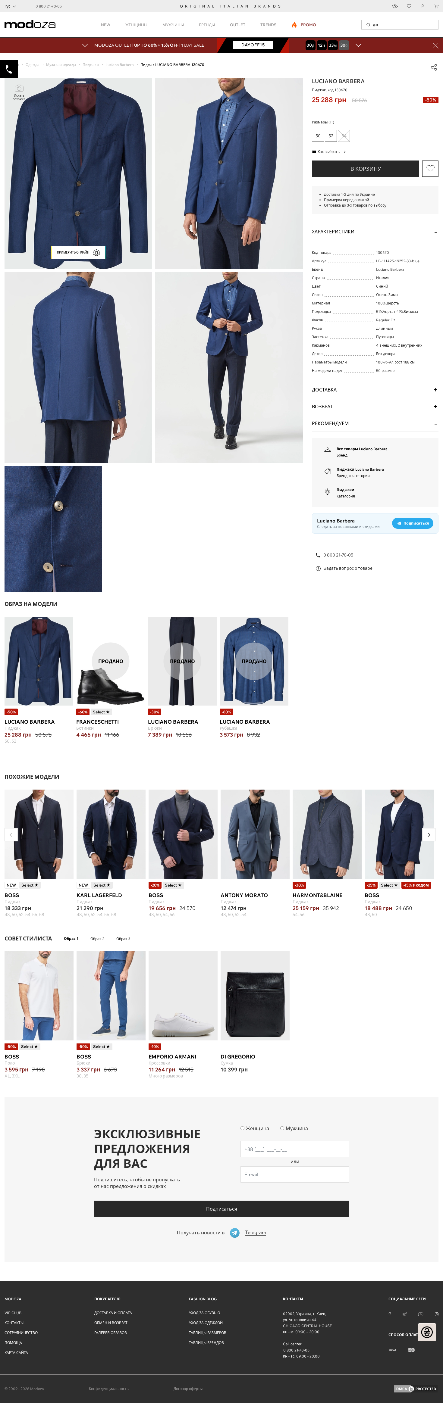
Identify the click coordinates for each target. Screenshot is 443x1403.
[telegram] (404, 1314)
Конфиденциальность (109, 1388)
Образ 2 (97, 939)
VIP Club (13, 1313)
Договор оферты (188, 1388)
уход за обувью (204, 1313)
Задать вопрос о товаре (347, 568)
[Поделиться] (433, 67)
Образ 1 (71, 938)
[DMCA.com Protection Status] (415, 1388)
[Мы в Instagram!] (436, 1314)
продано (110, 661)
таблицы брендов (206, 1342)
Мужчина (297, 1128)
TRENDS (268, 24)
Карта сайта (16, 1352)
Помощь (13, 1342)
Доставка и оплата (113, 1313)
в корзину (365, 168)
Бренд (342, 455)
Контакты (14, 1322)
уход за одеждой (206, 1322)
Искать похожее (19, 97)
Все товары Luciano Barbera (362, 449)
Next (428, 834)
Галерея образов (110, 1332)
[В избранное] (430, 169)
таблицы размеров (207, 1332)
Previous (11, 834)
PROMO (304, 24)
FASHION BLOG (203, 1299)
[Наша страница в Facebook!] (389, 1314)
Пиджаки (345, 490)
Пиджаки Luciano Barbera (360, 469)
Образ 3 (123, 939)
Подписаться (221, 1209)
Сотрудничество (21, 1332)
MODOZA (13, 1299)
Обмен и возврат (110, 1322)
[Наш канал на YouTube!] (420, 1314)
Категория (346, 496)
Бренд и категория (353, 475)
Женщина (257, 1128)
